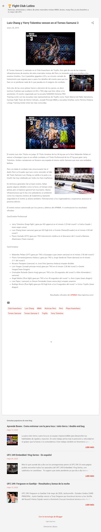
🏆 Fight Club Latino (21, 6)
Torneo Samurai (14, 313)
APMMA (73, 295)
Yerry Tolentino (57, 313)
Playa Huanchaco (73, 308)
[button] (92, 23)
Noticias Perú (50, 308)
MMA (39, 308)
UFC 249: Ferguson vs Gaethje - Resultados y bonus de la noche (38, 483)
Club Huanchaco (15, 308)
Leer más (89, 447)
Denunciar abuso (50, 526)
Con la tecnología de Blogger (50, 517)
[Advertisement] (50, 392)
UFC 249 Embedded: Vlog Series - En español (29, 455)
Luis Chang (29, 308)
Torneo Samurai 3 (31, 313)
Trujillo (45, 313)
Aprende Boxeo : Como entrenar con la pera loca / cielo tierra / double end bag (45, 426)
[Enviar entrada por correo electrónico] (8, 303)
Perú (61, 308)
